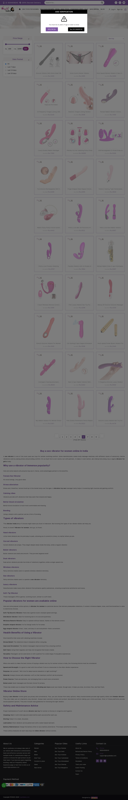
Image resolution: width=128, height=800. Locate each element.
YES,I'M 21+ (52, 29)
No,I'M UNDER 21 (76, 29)
